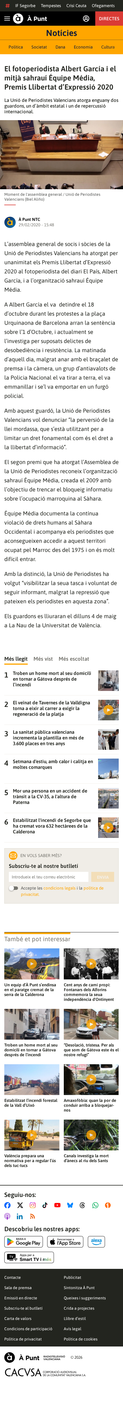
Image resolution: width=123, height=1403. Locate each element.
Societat (39, 47)
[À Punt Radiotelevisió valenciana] (34, 1357)
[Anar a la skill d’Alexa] (96, 1241)
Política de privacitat (23, 1339)
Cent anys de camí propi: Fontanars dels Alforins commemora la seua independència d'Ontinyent (89, 992)
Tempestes (51, 5)
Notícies (61, 33)
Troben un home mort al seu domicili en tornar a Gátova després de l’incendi (30, 1050)
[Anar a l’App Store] (65, 1241)
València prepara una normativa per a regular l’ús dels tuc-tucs (30, 1160)
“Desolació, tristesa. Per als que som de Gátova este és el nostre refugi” (91, 1050)
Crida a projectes (79, 1308)
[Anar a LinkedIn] (21, 1216)
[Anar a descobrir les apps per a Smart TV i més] (29, 1257)
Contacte (12, 1277)
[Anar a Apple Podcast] (8, 1216)
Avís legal (72, 1329)
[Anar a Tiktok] (46, 1205)
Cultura (108, 47)
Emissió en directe (20, 1298)
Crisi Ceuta (76, 5)
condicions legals (59, 888)
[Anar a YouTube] (58, 1205)
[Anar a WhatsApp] (96, 1205)
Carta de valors (17, 1318)
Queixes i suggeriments (85, 1298)
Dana (60, 47)
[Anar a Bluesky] (71, 1205)
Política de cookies (81, 1339)
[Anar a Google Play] (23, 1241)
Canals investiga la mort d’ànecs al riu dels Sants (86, 1158)
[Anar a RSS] (33, 1216)
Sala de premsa (18, 1287)
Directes (109, 18)
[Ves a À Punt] (30, 18)
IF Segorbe (25, 5)
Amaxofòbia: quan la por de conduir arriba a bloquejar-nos (90, 1105)
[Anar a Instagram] (34, 1205)
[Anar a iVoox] (109, 1205)
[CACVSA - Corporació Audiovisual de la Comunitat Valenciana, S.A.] (45, 1372)
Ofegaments (103, 5)
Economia (83, 47)
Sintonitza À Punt (79, 1287)
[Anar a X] (21, 1205)
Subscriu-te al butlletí (23, 1308)
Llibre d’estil (75, 1318)
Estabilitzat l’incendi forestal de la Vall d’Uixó (30, 1103)
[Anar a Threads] (84, 1205)
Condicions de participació (28, 1329)
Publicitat (72, 1277)
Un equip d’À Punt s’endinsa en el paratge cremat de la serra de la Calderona (30, 989)
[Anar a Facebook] (8, 1205)
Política (16, 47)
